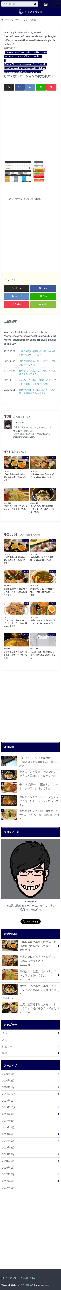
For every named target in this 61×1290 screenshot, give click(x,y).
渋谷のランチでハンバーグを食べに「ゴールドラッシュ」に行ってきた (38, 801)
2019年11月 (9, 1100)
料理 (4, 1053)
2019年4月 (8, 1147)
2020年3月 (8, 1073)
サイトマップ (9, 1278)
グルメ (6, 1032)
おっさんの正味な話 (23, 1285)
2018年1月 (8, 1167)
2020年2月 (8, 1080)
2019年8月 (8, 1120)
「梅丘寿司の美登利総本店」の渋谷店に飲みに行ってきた (37, 353)
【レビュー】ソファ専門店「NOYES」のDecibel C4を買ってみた (39, 761)
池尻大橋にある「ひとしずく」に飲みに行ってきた (37, 363)
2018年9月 (8, 1160)
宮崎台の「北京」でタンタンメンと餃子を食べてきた (37, 372)
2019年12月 (9, 1093)
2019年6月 (8, 1134)
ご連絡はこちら (46, 4)
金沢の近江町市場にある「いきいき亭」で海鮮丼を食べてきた (37, 391)
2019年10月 (9, 1107)
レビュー (7, 1046)
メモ (4, 1039)
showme (18, 422)
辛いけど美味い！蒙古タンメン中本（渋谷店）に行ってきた (38, 786)
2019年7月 (8, 1127)
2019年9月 (8, 1113)
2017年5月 (8, 1187)
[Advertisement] (30, 125)
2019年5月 (8, 1140)
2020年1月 (8, 1087)
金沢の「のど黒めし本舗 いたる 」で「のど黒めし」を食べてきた (37, 382)
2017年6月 (8, 1180)
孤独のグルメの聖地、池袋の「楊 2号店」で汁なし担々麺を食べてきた (39, 814)
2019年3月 (8, 1154)
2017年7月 (8, 1174)
